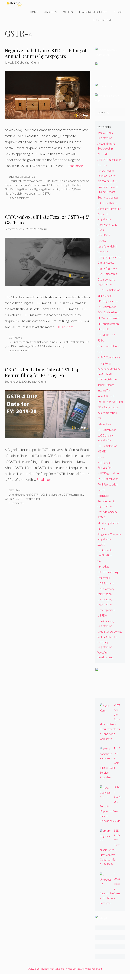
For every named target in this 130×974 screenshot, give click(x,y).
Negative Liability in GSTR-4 (55, 189)
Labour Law (104, 424)
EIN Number (105, 295)
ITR (99, 418)
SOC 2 (101, 544)
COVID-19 (104, 235)
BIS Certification (107, 181)
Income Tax (104, 390)
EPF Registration (107, 301)
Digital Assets (106, 262)
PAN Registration (108, 484)
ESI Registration (107, 306)
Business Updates (19, 176)
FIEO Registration (108, 323)
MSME (102, 451)
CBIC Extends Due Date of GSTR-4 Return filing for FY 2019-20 (41, 372)
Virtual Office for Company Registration (108, 641)
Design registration (109, 257)
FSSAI (101, 340)
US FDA (102, 615)
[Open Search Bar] (120, 20)
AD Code (103, 154)
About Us (50, 11)
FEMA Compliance (108, 318)
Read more (75, 166)
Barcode (102, 165)
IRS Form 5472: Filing (110, 401)
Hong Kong (104, 363)
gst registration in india (44, 342)
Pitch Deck (104, 495)
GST (34, 176)
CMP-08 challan (53, 181)
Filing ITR (103, 329)
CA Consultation (107, 203)
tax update (103, 566)
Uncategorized (106, 610)
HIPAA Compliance (109, 357)
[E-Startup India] (15, 4)
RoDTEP (102, 528)
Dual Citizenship (107, 273)
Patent (101, 490)
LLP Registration (107, 446)
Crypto (102, 241)
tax (99, 560)
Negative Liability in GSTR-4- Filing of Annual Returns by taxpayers (45, 53)
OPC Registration (108, 478)
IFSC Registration (108, 379)
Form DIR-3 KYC (107, 335)
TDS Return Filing (108, 572)
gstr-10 (84, 342)
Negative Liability (26, 189)
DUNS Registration (109, 290)
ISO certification (107, 413)
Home (34, 11)
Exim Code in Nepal (109, 312)
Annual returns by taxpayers (25, 181)
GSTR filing (75, 185)
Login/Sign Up (102, 19)
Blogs (118, 11)
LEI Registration (107, 429)
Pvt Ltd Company (107, 511)
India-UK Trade (106, 396)
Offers (68, 11)
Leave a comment (19, 197)
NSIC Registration (108, 473)
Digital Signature (107, 268)
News (18, 337)
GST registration (19, 342)
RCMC (101, 517)
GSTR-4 (9, 189)
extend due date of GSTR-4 (25, 494)
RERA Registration (108, 523)
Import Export (106, 384)
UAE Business (106, 583)
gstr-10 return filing (16, 346)
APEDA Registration (109, 159)
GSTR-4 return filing (52, 346)
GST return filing (57, 185)
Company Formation (109, 208)
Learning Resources (93, 11)
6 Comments (16, 503)
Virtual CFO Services (110, 631)
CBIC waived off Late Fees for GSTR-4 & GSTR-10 (47, 220)
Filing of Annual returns (32, 185)
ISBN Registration (108, 407)
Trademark (104, 577)
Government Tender (109, 346)
